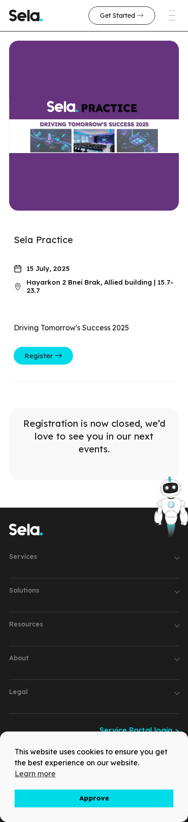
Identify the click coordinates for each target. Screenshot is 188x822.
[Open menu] (165, 15)
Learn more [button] (35, 773)
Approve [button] (94, 798)
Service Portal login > (139, 730)
